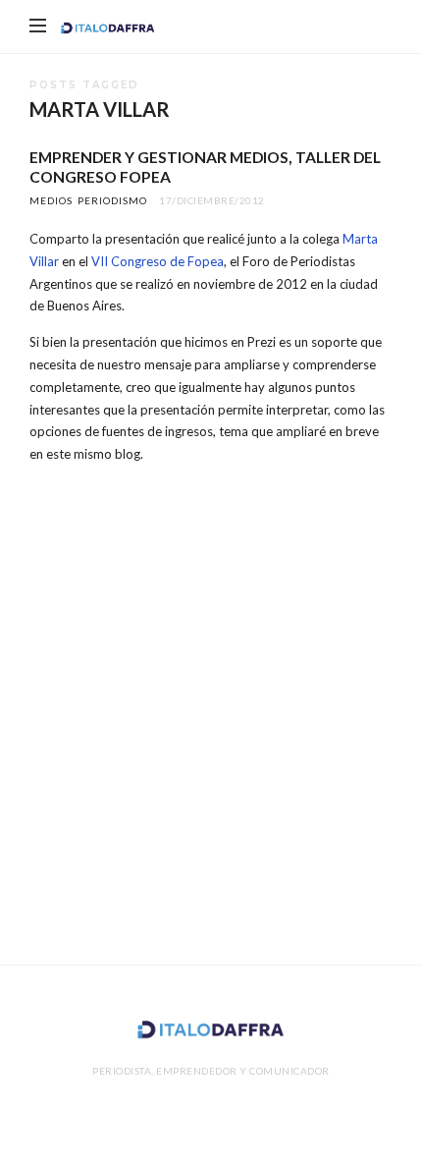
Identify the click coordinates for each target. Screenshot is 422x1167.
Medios (51, 200)
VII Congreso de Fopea (157, 261)
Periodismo (112, 200)
